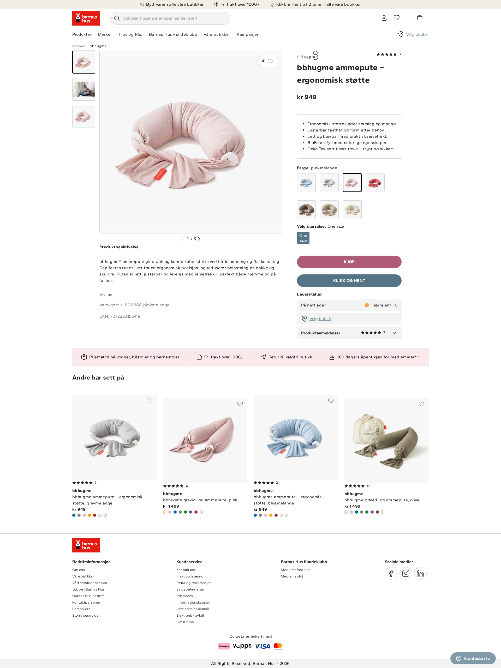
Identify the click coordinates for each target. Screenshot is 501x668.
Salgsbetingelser (190, 589)
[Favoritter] (396, 17)
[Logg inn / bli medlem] (384, 17)
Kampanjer (248, 34)
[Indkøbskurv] (421, 18)
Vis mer (106, 294)
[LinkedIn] (420, 573)
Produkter (81, 34)
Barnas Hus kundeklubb (173, 34)
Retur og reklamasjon (194, 583)
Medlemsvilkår (293, 576)
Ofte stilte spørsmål (192, 609)
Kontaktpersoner (86, 602)
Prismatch (184, 596)
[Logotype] (86, 18)
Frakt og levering (190, 576)
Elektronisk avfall (190, 615)
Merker (105, 34)
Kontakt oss (186, 570)
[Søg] (117, 18)
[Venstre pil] (183, 239)
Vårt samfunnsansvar (89, 583)
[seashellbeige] (329, 209)
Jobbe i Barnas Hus (88, 589)
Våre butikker (217, 34)
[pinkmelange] (352, 182)
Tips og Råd (130, 34)
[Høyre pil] (199, 239)
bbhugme (98, 46)
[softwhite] (352, 209)
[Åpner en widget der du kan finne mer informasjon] (473, 658)
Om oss (78, 570)
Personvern (81, 609)
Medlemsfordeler (295, 570)
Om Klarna (185, 622)
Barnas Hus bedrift (88, 596)
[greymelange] (329, 182)
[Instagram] (405, 573)
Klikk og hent (349, 280)
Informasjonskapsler (193, 602)
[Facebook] (391, 573)
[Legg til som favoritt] (149, 401)
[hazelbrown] (306, 209)
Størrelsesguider (86, 615)
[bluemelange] (306, 182)
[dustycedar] (375, 182)
